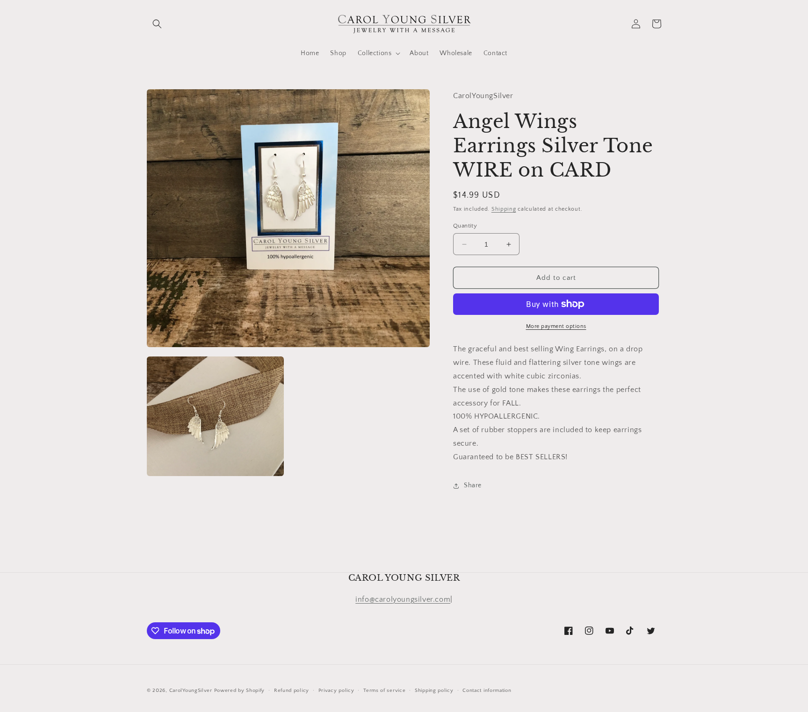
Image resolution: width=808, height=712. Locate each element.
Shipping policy (434, 690)
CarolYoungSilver (190, 690)
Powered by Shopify (239, 690)
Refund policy (291, 690)
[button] (157, 24)
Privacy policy (336, 690)
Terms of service (384, 690)
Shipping (503, 209)
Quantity (465, 225)
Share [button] (473, 485)
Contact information (486, 690)
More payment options (556, 326)
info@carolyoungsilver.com (402, 599)
